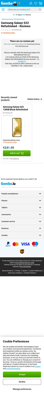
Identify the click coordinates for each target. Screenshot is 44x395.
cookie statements (13, 369)
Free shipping (14, 158)
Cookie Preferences (35, 271)
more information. (25, 266)
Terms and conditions (15, 273)
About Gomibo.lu (7, 271)
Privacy (17, 271)
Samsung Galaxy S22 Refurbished (13, 19)
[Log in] (30, 3)
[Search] (40, 9)
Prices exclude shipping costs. (24, 263)
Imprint (24, 271)
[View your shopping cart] (40, 3)
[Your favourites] (35, 3)
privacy (38, 366)
